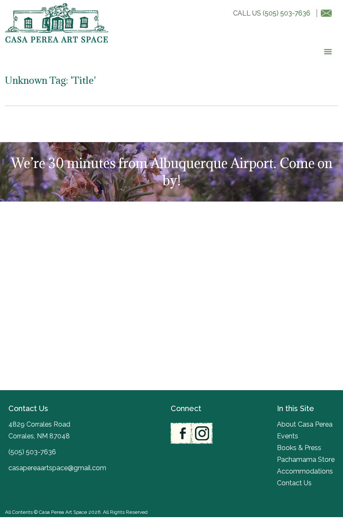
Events (287, 436)
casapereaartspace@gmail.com (57, 468)
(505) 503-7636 (286, 13)
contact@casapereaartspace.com (324, 13)
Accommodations (305, 471)
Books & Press (299, 448)
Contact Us (294, 483)
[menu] (326, 52)
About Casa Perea (305, 424)
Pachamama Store (306, 459)
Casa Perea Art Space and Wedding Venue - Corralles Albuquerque (56, 23)
